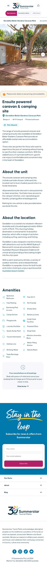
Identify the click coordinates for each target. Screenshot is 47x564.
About (6, 485)
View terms (22, 386)
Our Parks (8, 478)
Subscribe (23, 463)
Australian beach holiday (13, 271)
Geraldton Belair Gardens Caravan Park (23, 116)
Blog (6, 492)
